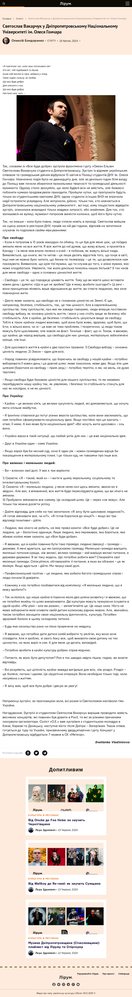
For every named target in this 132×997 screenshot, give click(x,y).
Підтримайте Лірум (88, 973)
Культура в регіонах (43, 815)
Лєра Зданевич (45, 830)
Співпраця (123, 973)
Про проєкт (108, 973)
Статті (51, 41)
